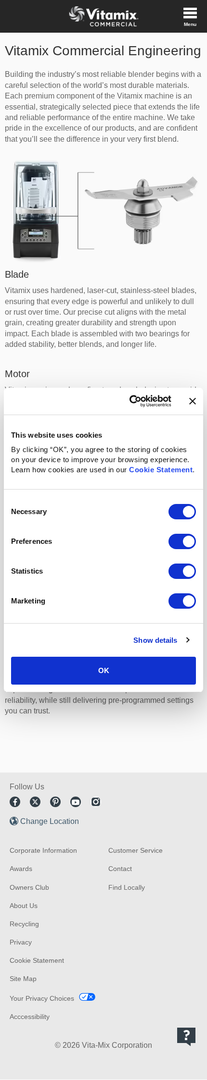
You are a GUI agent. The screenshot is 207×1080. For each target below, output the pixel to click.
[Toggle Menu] (190, 16)
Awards (21, 868)
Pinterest (55, 802)
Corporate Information (43, 850)
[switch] (182, 541)
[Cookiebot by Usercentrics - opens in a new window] (130, 401)
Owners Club (29, 887)
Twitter (35, 802)
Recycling (24, 924)
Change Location (49, 821)
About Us (24, 905)
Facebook (15, 802)
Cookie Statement (161, 470)
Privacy (21, 942)
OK (103, 670)
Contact (120, 868)
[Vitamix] (103, 16)
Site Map (23, 978)
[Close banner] (192, 401)
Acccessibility (30, 1016)
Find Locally (126, 887)
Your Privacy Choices (42, 998)
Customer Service (135, 850)
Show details (155, 640)
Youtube (75, 802)
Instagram (96, 802)
